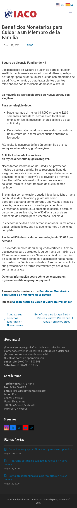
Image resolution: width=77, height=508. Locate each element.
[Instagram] (6, 427)
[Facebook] (13, 427)
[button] (70, 12)
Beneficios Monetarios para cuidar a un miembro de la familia (35, 292)
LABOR (29, 45)
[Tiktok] (31, 427)
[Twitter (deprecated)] (19, 427)
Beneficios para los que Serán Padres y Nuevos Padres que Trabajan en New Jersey (51, 318)
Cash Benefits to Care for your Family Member (42, 301)
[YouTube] (25, 427)
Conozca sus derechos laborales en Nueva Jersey (13, 320)
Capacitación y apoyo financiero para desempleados (40, 449)
